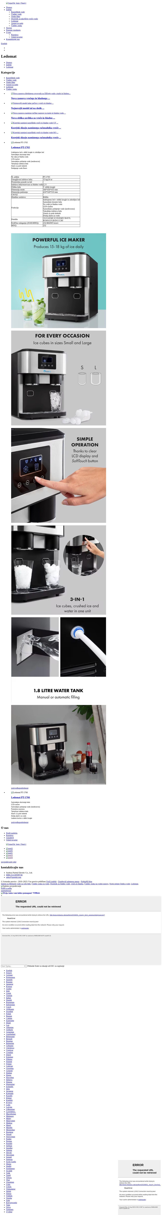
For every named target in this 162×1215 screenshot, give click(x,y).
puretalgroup (6, 891)
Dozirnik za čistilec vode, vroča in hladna (66, 884)
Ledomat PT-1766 (20, 797)
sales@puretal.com (13, 877)
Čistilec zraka (16, 26)
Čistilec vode (16, 14)
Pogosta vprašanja (13, 30)
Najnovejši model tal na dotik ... (27, 108)
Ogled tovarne (17, 37)
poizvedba (15, 788)
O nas (8, 32)
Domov (9, 7)
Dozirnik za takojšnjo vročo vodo (24, 19)
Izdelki (9, 10)
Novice (9, 28)
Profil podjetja (11, 833)
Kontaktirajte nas (13, 39)
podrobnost (23, 788)
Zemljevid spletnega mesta (68, 881)
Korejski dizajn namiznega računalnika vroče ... (36, 127)
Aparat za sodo (17, 23)
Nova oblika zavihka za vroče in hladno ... (33, 118)
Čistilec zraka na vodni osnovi (96, 884)
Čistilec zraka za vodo (40, 884)
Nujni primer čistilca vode (119, 884)
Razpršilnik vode (18, 12)
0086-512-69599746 (14, 875)
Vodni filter (15, 16)
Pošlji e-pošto (6, 888)
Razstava (14, 35)
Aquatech (10, 838)
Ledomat (14, 21)
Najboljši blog (86, 881)
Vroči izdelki (51, 881)
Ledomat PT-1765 (20, 147)
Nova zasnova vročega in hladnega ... (30, 98)
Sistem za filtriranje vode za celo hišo (16, 884)
